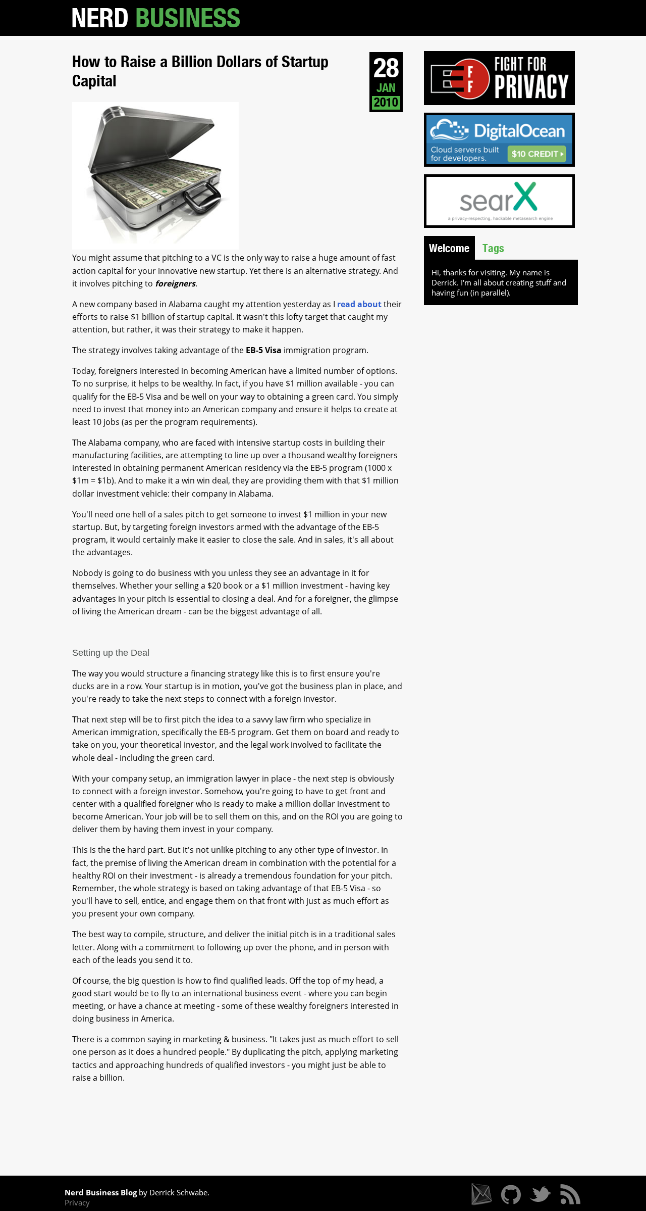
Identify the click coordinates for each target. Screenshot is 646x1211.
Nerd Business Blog (101, 1192)
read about (359, 304)
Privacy (77, 1202)
